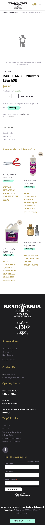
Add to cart (27, 96)
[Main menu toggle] (40, 5)
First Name (9, 464)
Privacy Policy (8, 435)
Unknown (7, 71)
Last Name (9, 471)
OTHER (11, 117)
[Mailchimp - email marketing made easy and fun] (22, 497)
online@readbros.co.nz (14, 378)
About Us (6, 426)
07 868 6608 (9, 375)
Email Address (11, 480)
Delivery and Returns (11, 441)
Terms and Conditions (11, 432)
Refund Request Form (11, 438)
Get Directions (8, 360)
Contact (5, 429)
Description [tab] (8, 127)
